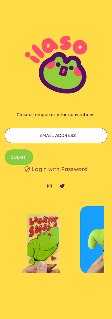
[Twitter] (62, 186)
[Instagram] (49, 186)
